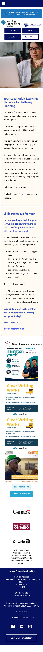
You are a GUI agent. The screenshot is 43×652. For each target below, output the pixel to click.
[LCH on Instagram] (30, 627)
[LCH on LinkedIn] (22, 627)
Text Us (30, 30)
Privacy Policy (21, 612)
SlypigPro (29, 618)
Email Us (12, 37)
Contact (22, 194)
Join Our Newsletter (21, 638)
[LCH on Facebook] (13, 627)
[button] (21, 364)
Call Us (13, 30)
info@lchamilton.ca (14, 329)
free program (20, 231)
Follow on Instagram (22, 494)
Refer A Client (30, 37)
